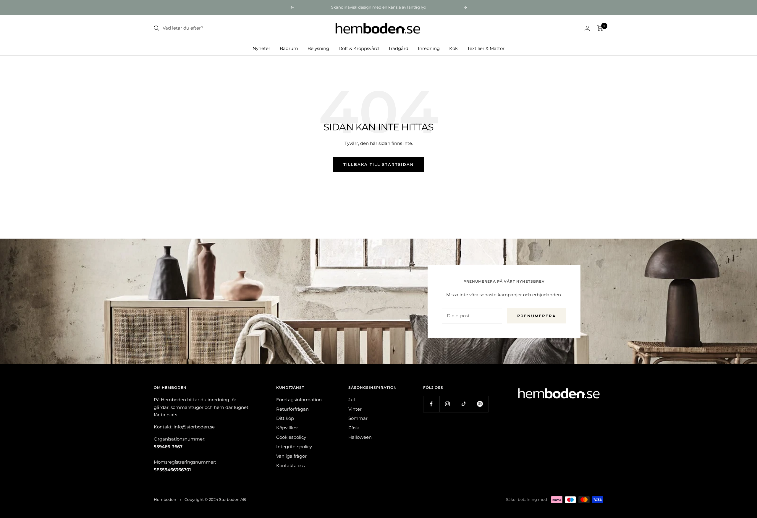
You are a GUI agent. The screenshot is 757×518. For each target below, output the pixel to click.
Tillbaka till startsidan (378, 164)
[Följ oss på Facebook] (431, 404)
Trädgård (398, 48)
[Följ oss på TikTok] (464, 404)
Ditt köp (285, 418)
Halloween (360, 437)
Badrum (289, 48)
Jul (351, 399)
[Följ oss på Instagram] (447, 404)
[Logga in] (587, 28)
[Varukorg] (600, 28)
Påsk (353, 427)
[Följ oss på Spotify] (480, 404)
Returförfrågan (292, 409)
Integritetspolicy (294, 446)
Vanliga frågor (291, 456)
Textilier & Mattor (485, 48)
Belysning (318, 48)
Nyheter (261, 48)
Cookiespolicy (291, 437)
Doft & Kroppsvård (359, 48)
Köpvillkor (287, 427)
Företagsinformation (299, 399)
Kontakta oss (290, 465)
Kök (453, 48)
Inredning (429, 48)
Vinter (355, 409)
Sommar (358, 418)
